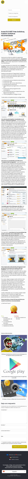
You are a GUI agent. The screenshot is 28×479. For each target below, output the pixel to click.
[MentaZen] (2, 2)
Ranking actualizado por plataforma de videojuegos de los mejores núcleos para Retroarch (14, 354)
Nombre (3, 425)
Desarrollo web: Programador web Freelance (14, 475)
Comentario (4, 410)
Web (2, 436)
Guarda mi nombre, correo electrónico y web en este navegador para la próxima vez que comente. (13, 442)
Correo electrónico (5, 430)
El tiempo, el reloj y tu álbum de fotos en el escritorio (14, 399)
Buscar (14, 20)
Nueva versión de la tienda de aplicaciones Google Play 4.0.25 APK (14, 377)
